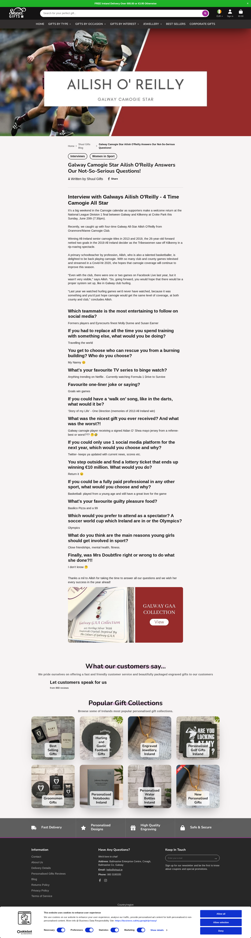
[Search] (205, 13)
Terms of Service (41, 896)
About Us (37, 862)
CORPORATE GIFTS (202, 24)
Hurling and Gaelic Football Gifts (101, 738)
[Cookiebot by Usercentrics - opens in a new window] (24, 932)
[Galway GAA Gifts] (125, 641)
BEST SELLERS (175, 24)
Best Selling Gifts (53, 738)
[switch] (89, 930)
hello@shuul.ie (114, 869)
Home (71, 146)
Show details (157, 930)
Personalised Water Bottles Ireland (149, 786)
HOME (40, 24)
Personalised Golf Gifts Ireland (198, 738)
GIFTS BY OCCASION (89, 24)
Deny (221, 931)
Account (230, 13)
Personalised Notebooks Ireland (101, 786)
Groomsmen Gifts (53, 786)
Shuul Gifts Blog (84, 146)
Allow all (221, 914)
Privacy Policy (40, 890)
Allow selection (221, 922)
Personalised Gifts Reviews (48, 873)
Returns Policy (40, 884)
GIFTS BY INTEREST (123, 24)
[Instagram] (105, 880)
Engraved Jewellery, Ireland (149, 738)
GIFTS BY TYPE (58, 24)
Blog (34, 879)
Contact (36, 856)
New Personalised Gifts (198, 786)
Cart (240, 13)
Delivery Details (41, 868)
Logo (18, 13)
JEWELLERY (151, 24)
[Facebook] (100, 880)
